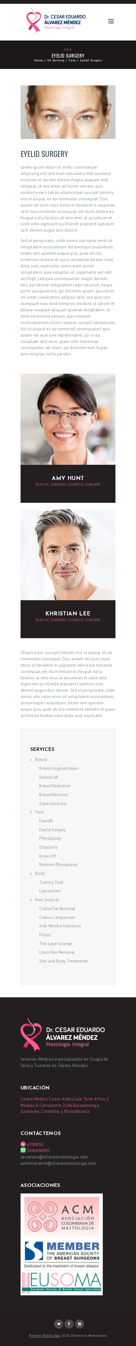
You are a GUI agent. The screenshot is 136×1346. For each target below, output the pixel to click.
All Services (56, 60)
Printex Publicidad (44, 1335)
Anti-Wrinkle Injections (60, 926)
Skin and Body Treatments (63, 961)
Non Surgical (47, 899)
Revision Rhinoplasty (58, 864)
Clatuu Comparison (57, 917)
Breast (41, 759)
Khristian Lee (67, 614)
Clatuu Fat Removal (57, 908)
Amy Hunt (68, 478)
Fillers (45, 935)
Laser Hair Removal (57, 952)
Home (38, 60)
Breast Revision (53, 794)
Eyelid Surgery (52, 829)
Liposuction (50, 891)
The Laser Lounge (55, 943)
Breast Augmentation (59, 768)
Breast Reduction (55, 785)
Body (40, 873)
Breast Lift (48, 777)
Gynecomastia (52, 803)
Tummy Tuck (51, 882)
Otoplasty (48, 847)
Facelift (46, 821)
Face (68, 49)
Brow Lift (47, 856)
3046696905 (38, 1150)
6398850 (34, 1144)
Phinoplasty (50, 838)
